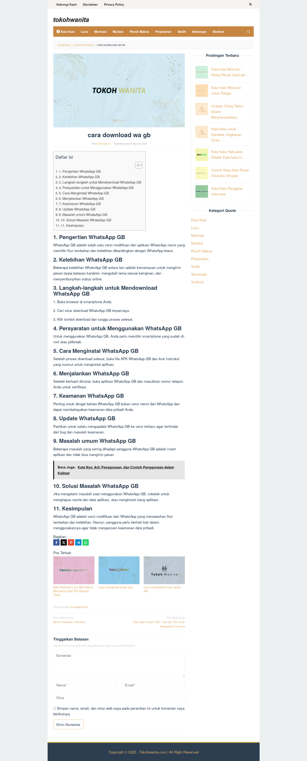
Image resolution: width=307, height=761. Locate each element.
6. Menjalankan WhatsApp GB (81, 198)
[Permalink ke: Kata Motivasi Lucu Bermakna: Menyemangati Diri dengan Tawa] (73, 570)
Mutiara (197, 243)
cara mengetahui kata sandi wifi (162, 589)
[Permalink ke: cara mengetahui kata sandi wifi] (164, 570)
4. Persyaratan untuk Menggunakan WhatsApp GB (96, 187)
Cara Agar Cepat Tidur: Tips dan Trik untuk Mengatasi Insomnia (159, 621)
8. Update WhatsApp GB (77, 208)
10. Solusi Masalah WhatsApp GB (86, 219)
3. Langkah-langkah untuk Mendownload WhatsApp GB (100, 182)
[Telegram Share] (78, 542)
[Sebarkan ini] (56, 542)
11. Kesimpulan (72, 225)
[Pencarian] (248, 31)
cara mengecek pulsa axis (116, 587)
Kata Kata (198, 219)
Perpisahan (199, 258)
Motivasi (197, 235)
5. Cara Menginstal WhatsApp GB (84, 192)
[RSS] (250, 4)
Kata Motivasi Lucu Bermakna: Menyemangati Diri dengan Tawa (73, 591)
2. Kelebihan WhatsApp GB (79, 176)
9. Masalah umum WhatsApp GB (83, 214)
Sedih (195, 266)
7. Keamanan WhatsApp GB (80, 203)
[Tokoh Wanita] (71, 19)
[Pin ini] (71, 542)
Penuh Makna (201, 250)
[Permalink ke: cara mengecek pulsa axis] (119, 570)
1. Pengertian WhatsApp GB (80, 171)
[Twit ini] (64, 542)
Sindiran (197, 281)
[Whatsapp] (85, 542)
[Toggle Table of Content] (136, 165)
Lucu (195, 227)
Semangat (199, 274)
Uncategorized (78, 607)
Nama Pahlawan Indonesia (69, 619)
